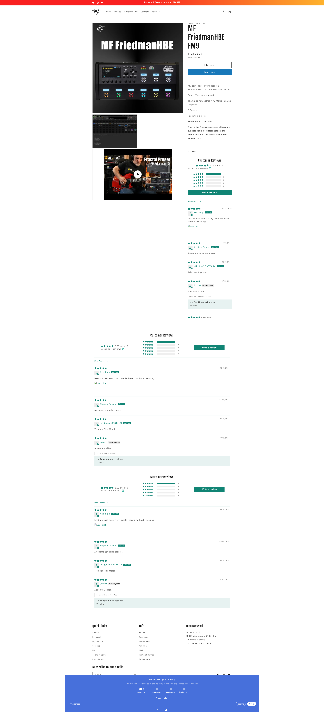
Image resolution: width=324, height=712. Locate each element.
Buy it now (209, 72)
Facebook (96, 637)
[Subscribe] (135, 675)
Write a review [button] (209, 192)
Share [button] (193, 152)
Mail (94, 650)
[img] (194, 208)
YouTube (96, 646)
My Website (97, 641)
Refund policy (98, 659)
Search (95, 632)
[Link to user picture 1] (194, 231)
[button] (218, 12)
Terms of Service (100, 655)
